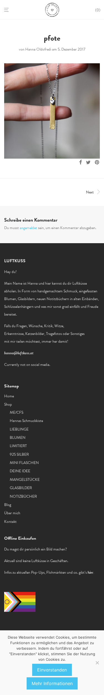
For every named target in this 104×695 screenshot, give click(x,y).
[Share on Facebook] (80, 162)
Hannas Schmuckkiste (26, 421)
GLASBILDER (21, 488)
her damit (59, 341)
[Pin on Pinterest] (97, 162)
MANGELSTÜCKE (25, 479)
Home (9, 396)
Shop (8, 404)
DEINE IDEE (20, 471)
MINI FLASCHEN (24, 463)
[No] (97, 662)
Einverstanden (52, 670)
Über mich (12, 513)
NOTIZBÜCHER (23, 496)
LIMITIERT (18, 446)
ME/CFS (16, 412)
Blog (7, 505)
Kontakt (10, 521)
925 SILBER (19, 454)
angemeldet (28, 228)
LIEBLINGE (19, 429)
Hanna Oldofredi (38, 49)
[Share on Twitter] (88, 162)
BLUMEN (18, 437)
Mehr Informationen (52, 683)
